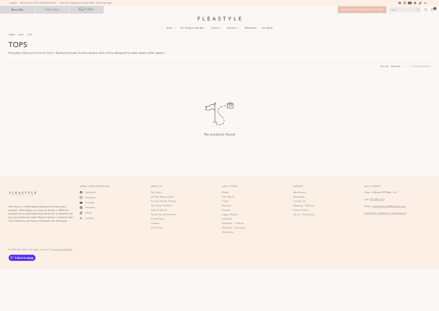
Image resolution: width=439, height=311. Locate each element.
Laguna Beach (229, 214)
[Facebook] (399, 2)
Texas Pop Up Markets (163, 214)
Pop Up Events (159, 210)
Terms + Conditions (304, 214)
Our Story (156, 192)
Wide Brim (228, 232)
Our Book (267, 28)
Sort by (384, 66)
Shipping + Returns (303, 205)
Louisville (227, 218)
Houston (226, 205)
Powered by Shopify (62, 249)
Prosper (226, 210)
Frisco (225, 201)
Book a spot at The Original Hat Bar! (40, 2)
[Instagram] (404, 2)
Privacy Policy (300, 210)
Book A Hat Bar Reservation (362, 9)
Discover (232, 28)
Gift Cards (156, 227)
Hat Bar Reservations (162, 196)
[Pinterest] (415, 2)
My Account (299, 192)
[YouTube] (409, 2)
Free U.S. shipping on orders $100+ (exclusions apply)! (89, 2)
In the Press (157, 218)
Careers (155, 223)
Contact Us (299, 201)
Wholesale (251, 28)
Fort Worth (228, 196)
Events (215, 28)
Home (12, 35)
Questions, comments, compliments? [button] (385, 213)
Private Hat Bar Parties (163, 201)
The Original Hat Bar (192, 28)
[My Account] (425, 9)
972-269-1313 (377, 199)
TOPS (29, 35)
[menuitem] (171, 28)
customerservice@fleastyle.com (389, 206)
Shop (169, 28)
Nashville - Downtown (234, 227)
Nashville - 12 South (233, 223)
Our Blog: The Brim (161, 205)
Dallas (225, 192)
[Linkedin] (425, 2)
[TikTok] (420, 2)
